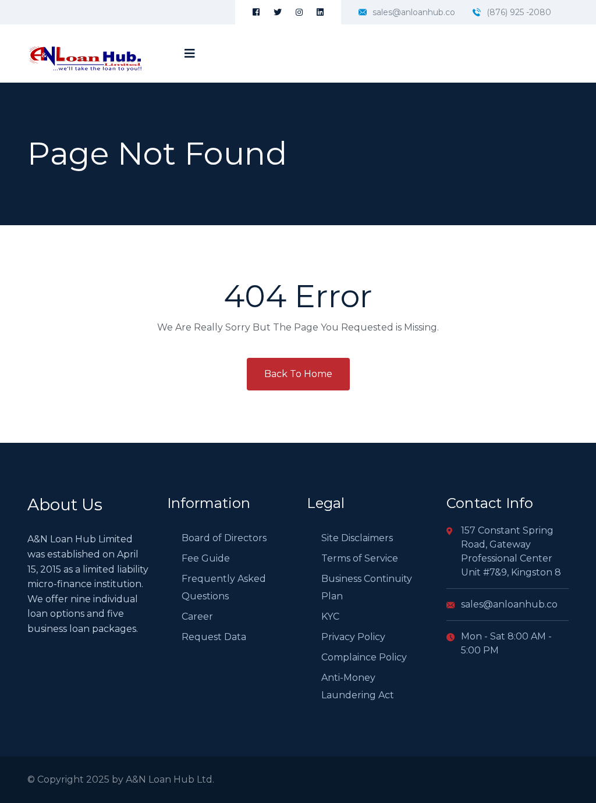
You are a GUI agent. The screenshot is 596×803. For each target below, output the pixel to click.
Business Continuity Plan (366, 587)
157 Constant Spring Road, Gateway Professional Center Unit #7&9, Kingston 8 (511, 551)
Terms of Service (359, 558)
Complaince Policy (364, 657)
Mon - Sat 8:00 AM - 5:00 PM (506, 643)
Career (197, 616)
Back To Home (298, 373)
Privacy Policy (353, 636)
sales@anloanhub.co (413, 12)
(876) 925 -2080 (519, 12)
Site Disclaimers (357, 537)
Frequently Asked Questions (224, 587)
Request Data (214, 636)
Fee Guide (206, 558)
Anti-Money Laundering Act (357, 686)
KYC (330, 616)
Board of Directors (224, 537)
